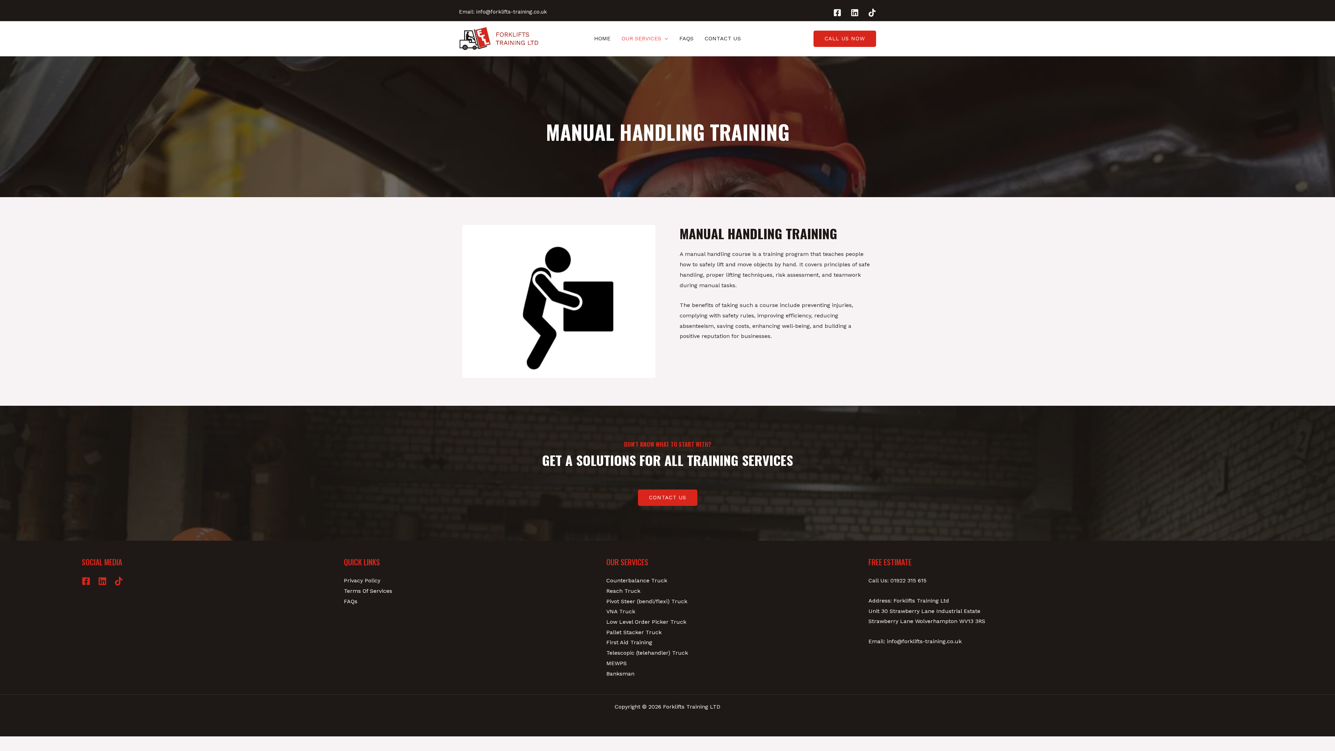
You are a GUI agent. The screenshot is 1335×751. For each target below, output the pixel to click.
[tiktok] (118, 581)
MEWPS (616, 663)
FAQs (686, 38)
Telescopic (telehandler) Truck (647, 652)
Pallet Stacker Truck (634, 632)
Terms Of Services (368, 591)
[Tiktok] (872, 13)
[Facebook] (837, 13)
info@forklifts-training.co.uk (511, 12)
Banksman (620, 673)
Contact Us (723, 38)
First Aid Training (629, 642)
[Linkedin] (855, 13)
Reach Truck (623, 591)
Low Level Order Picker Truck (646, 622)
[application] (664, 38)
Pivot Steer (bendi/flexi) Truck (646, 601)
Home (602, 38)
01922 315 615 (908, 580)
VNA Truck (620, 611)
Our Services (641, 38)
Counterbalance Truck (636, 580)
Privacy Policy (362, 580)
